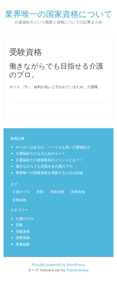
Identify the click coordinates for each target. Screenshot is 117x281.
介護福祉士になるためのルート (40, 153)
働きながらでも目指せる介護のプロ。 (56, 70)
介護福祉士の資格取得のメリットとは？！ (49, 159)
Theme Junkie (77, 270)
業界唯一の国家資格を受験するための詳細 (49, 172)
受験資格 (57, 191)
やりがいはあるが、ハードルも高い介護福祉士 (53, 147)
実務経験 (20, 200)
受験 (40, 191)
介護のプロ (21, 191)
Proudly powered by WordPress (58, 264)
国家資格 (78, 191)
